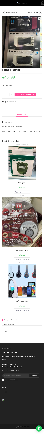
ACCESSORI (19, 144)
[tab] (22, 114)
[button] (39, 428)
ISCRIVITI (34, 375)
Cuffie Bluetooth (22, 301)
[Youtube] (16, 352)
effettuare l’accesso (12, 131)
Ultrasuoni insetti (22, 250)
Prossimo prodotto (33, 12)
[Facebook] (8, 352)
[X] (4, 352)
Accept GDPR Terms (11, 380)
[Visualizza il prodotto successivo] (40, 12)
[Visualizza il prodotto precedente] (3, 12)
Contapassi (22, 183)
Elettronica (12, 102)
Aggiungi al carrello (25, 94)
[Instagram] (12, 352)
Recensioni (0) (22, 114)
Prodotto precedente (11, 12)
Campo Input (7, 85)
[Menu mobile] (1, 3)
